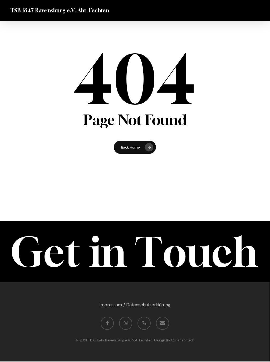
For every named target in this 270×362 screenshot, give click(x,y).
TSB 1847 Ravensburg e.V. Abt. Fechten (60, 10)
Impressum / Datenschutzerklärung (134, 305)
